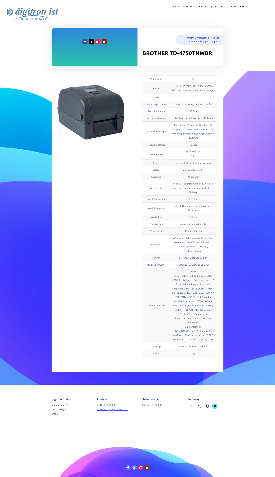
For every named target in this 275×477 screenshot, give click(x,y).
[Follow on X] (91, 41)
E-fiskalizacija (206, 6)
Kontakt (233, 6)
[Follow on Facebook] (85, 41)
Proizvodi (187, 6)
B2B (242, 6)
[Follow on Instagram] (97, 41)
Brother (191, 37)
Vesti (222, 6)
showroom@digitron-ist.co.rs (112, 409)
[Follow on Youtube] (104, 41)
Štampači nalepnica (210, 41)
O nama (175, 6)
